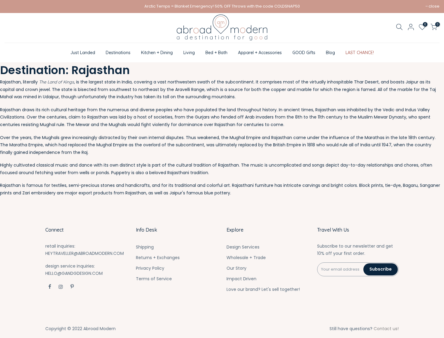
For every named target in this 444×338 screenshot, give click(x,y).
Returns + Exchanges (158, 258)
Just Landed (82, 52)
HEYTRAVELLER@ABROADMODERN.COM (84, 253)
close (434, 6)
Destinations (118, 52)
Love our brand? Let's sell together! (263, 289)
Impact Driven (241, 279)
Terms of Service (154, 279)
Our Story (236, 268)
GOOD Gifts (303, 52)
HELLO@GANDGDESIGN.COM (74, 273)
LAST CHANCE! (360, 52)
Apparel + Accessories (260, 52)
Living (189, 52)
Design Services (243, 247)
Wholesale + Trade (246, 258)
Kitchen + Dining (157, 52)
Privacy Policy (150, 268)
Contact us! (386, 329)
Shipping (145, 247)
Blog (330, 52)
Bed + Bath (216, 52)
